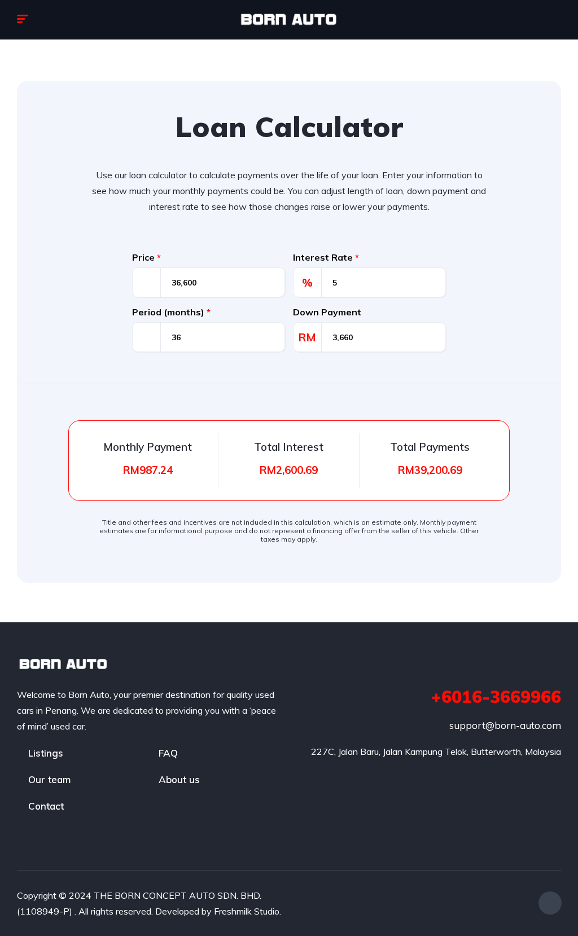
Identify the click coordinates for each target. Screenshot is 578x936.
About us (179, 779)
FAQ (168, 753)
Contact (46, 806)
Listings (45, 753)
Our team (49, 779)
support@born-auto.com (505, 725)
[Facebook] (550, 903)
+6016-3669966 (496, 697)
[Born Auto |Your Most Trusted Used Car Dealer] (289, 20)
